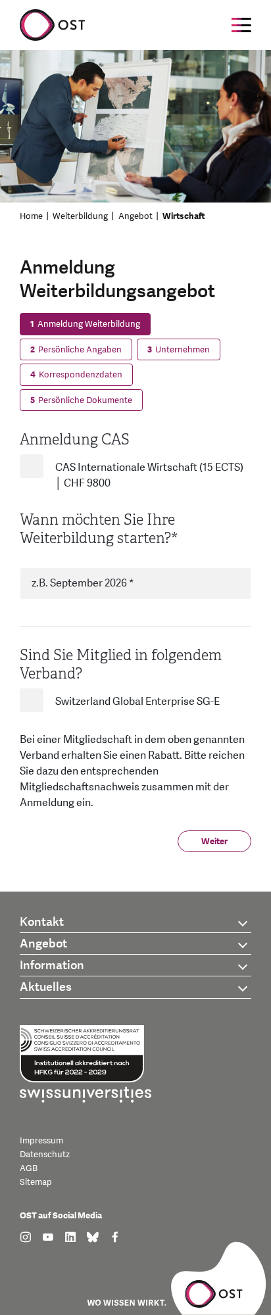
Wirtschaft (183, 216)
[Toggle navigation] (241, 25)
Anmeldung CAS (75, 439)
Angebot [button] (43, 944)
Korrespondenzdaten (76, 375)
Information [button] (52, 965)
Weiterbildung (80, 216)
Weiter (214, 842)
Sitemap (36, 1182)
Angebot (135, 216)
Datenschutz (45, 1154)
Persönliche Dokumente (81, 400)
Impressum (41, 1141)
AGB (28, 1168)
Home (31, 216)
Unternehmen (178, 350)
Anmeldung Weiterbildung (85, 324)
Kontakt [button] (42, 922)
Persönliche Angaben (76, 350)
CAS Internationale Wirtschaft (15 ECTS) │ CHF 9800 (149, 475)
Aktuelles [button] (46, 987)
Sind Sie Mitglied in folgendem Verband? (121, 664)
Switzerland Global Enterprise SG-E (137, 701)
